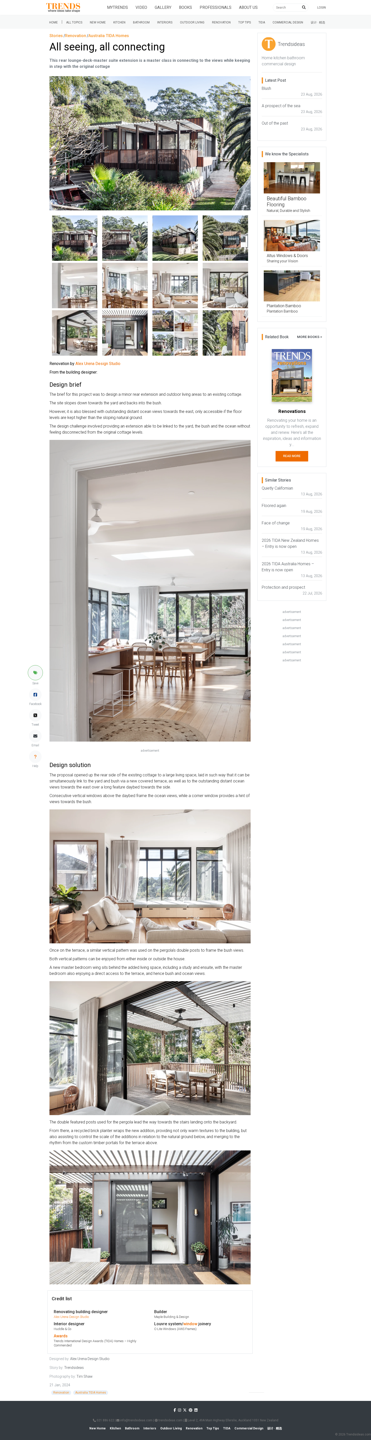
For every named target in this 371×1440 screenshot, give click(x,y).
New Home (98, 22)
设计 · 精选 (318, 22)
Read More (292, 456)
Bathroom (141, 22)
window (190, 1323)
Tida (261, 22)
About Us (248, 7)
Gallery (163, 7)
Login (321, 7)
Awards (61, 1336)
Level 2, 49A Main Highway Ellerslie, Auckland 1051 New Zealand (232, 1420)
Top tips (244, 22)
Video (141, 7)
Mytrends (117, 7)
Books (185, 7)
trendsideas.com (170, 1420)
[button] (35, 672)
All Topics (74, 22)
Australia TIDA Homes (90, 1392)
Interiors (164, 22)
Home (53, 22)
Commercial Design (288, 22)
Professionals (215, 7)
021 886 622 (105, 1420)
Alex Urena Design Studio (71, 1317)
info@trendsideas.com (135, 1420)
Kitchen (119, 22)
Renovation (221, 22)
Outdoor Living (192, 22)
